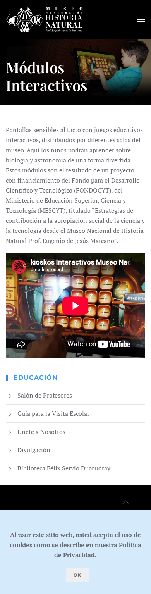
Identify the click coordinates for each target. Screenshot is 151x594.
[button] (141, 19)
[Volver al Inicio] (44, 19)
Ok (78, 575)
